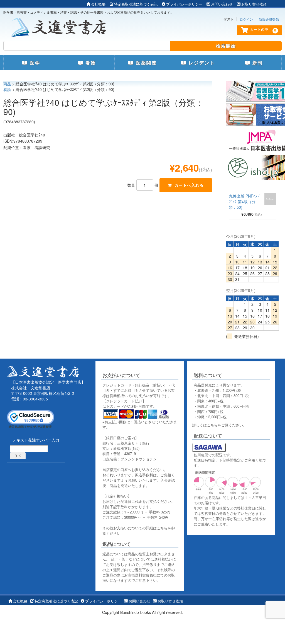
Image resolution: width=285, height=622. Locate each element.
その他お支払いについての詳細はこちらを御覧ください (138, 530)
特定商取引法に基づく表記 (136, 4)
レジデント (201, 63)
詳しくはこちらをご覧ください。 (219, 425)
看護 (89, 63)
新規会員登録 (269, 19)
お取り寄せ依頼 (254, 4)
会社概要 (98, 4)
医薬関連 (145, 63)
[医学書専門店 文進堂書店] (61, 26)
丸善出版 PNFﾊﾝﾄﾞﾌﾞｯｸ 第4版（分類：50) (245, 201)
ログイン (246, 19)
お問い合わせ (222, 4)
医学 (34, 63)
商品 (7, 84)
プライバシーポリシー (184, 4)
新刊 (256, 63)
